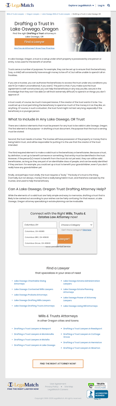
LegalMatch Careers (58, 389)
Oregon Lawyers (32, 14)
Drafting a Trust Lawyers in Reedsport (82, 328)
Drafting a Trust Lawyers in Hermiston (82, 342)
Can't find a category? (76, 230)
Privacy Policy (51, 386)
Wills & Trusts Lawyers (15, 14)
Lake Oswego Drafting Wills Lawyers (32, 300)
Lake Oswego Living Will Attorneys (80, 306)
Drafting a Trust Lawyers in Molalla (32, 339)
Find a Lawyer (34, 42)
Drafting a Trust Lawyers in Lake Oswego (34, 345)
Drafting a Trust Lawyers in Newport (32, 328)
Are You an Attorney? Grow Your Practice (34, 48)
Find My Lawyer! (58, 239)
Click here (87, 230)
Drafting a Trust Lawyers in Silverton (81, 348)
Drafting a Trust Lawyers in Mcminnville (34, 334)
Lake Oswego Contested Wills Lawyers (33, 289)
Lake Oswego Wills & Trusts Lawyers (56, 14)
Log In (101, 5)
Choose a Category (70, 224)
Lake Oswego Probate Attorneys (30, 294)
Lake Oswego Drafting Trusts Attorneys (34, 305)
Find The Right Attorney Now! (58, 363)
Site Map (69, 386)
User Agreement (58, 383)
